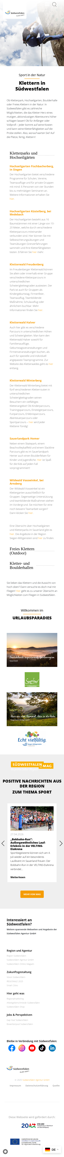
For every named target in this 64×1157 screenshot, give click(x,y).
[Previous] (2, 843)
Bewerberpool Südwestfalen (20, 1024)
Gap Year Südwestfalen (17, 1020)
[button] (5, 1151)
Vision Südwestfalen (16, 977)
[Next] (61, 843)
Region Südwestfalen (16, 955)
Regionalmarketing (15, 998)
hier (12, 198)
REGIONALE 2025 (15, 981)
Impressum (15, 1085)
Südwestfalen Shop (16, 1006)
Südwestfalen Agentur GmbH (20, 959)
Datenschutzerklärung (36, 1085)
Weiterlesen (17, 877)
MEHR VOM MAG (32, 894)
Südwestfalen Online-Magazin (20, 963)
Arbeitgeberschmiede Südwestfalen (23, 1002)
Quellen (56, 1085)
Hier (39, 460)
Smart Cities (12, 985)
